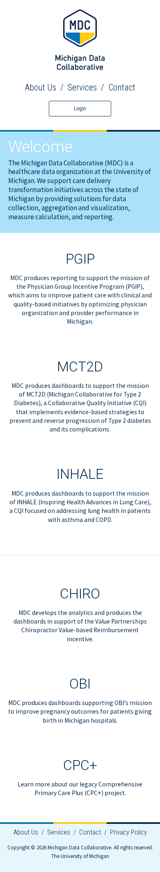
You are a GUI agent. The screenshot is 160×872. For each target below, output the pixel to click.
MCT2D (80, 367)
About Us (40, 87)
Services (82, 87)
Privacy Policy (128, 832)
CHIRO (80, 594)
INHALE (80, 474)
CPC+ (80, 765)
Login (80, 108)
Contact (121, 87)
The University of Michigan (80, 856)
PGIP (80, 259)
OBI (80, 684)
